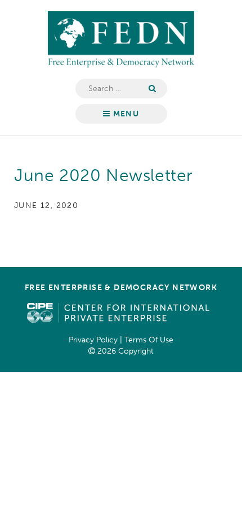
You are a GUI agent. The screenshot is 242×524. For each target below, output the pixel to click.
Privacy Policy (93, 340)
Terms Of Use (148, 340)
